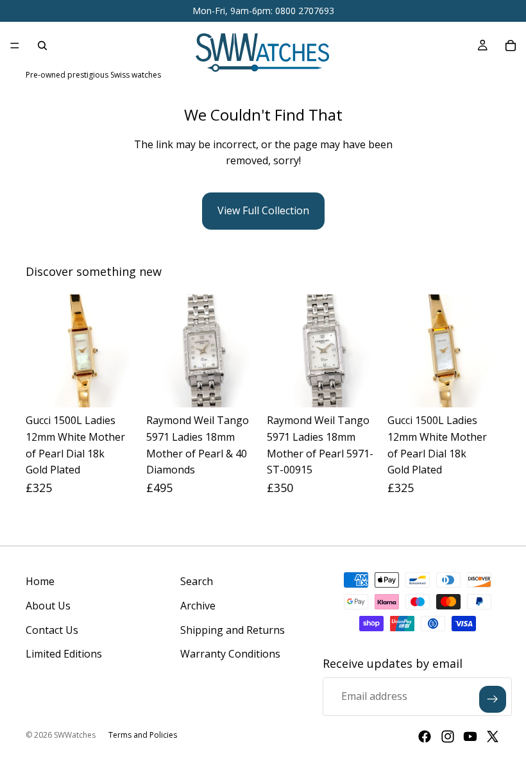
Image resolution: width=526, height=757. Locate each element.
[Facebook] (424, 736)
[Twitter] (492, 736)
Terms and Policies (142, 734)
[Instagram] (447, 736)
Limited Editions (64, 654)
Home (40, 581)
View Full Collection (263, 210)
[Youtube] (470, 736)
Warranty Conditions (230, 654)
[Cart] (510, 45)
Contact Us (52, 630)
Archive (198, 606)
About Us (48, 606)
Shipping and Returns (232, 630)
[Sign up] (492, 699)
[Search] (42, 45)
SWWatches (75, 734)
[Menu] (15, 45)
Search (196, 581)
